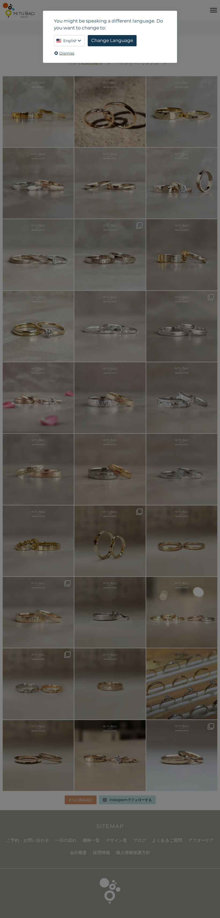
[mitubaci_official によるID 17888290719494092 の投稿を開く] (109, 326)
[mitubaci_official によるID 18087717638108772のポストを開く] (109, 183)
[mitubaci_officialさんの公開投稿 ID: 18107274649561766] (109, 683)
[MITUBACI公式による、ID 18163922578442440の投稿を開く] (38, 326)
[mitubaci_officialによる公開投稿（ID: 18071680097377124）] (181, 469)
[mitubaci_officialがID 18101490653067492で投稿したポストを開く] (181, 254)
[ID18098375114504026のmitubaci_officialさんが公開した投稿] (181, 326)
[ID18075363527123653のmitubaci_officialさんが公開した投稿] (181, 612)
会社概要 (78, 852)
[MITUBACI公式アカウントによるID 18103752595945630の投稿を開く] (38, 111)
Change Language (112, 40)
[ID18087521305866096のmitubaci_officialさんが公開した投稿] (109, 469)
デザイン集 (116, 840)
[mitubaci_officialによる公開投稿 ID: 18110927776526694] (38, 755)
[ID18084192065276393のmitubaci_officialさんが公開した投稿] (181, 397)
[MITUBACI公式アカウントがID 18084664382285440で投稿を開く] (38, 254)
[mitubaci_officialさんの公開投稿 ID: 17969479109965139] (181, 540)
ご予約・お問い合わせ (27, 840)
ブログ (139, 840)
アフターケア (201, 840)
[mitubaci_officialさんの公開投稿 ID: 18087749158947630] (38, 540)
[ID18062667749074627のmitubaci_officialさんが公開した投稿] (181, 683)
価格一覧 (91, 840)
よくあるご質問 (167, 840)
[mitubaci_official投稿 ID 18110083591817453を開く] (109, 111)
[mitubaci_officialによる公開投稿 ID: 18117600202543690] (38, 612)
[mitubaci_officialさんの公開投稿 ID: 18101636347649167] (109, 540)
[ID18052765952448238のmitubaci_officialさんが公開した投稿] (109, 397)
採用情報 (101, 852)
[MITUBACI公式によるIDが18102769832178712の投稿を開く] (181, 111)
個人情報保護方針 (133, 852)
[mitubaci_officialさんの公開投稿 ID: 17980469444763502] (109, 612)
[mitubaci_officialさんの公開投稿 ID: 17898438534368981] (38, 469)
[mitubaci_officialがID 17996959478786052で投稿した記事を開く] (38, 183)
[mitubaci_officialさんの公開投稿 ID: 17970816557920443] (181, 755)
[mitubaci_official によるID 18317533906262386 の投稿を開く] (109, 254)
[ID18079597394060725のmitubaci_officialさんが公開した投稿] (38, 683)
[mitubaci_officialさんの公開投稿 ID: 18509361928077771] (38, 397)
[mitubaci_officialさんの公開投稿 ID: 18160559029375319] (109, 755)
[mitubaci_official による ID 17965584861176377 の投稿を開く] (181, 183)
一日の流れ (65, 840)
